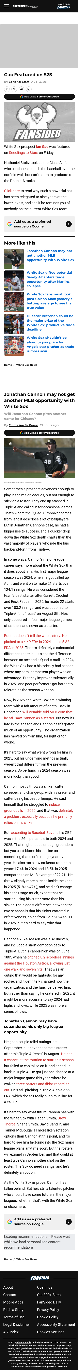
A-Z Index (11, 1332)
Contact (9, 1295)
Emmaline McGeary (23, 425)
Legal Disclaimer (16, 1324)
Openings (44, 1287)
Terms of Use (14, 1317)
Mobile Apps (13, 1302)
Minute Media (23, 1342)
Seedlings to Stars (23, 153)
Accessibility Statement (56, 1324)
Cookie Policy (48, 1317)
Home (8, 364)
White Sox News (26, 364)
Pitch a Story (13, 1310)
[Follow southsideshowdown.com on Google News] (69, 224)
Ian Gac (42, 146)
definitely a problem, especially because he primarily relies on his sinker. (39, 816)
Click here (12, 191)
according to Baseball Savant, (35, 832)
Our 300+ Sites (49, 1295)
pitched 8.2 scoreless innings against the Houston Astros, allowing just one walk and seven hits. (39, 963)
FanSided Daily (49, 1302)
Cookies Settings (50, 1332)
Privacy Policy (48, 1310)
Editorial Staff (19, 82)
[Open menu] (6, 6)
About (8, 1287)
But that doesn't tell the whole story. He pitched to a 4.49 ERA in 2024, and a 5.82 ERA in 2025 (36, 642)
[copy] (29, 89)
